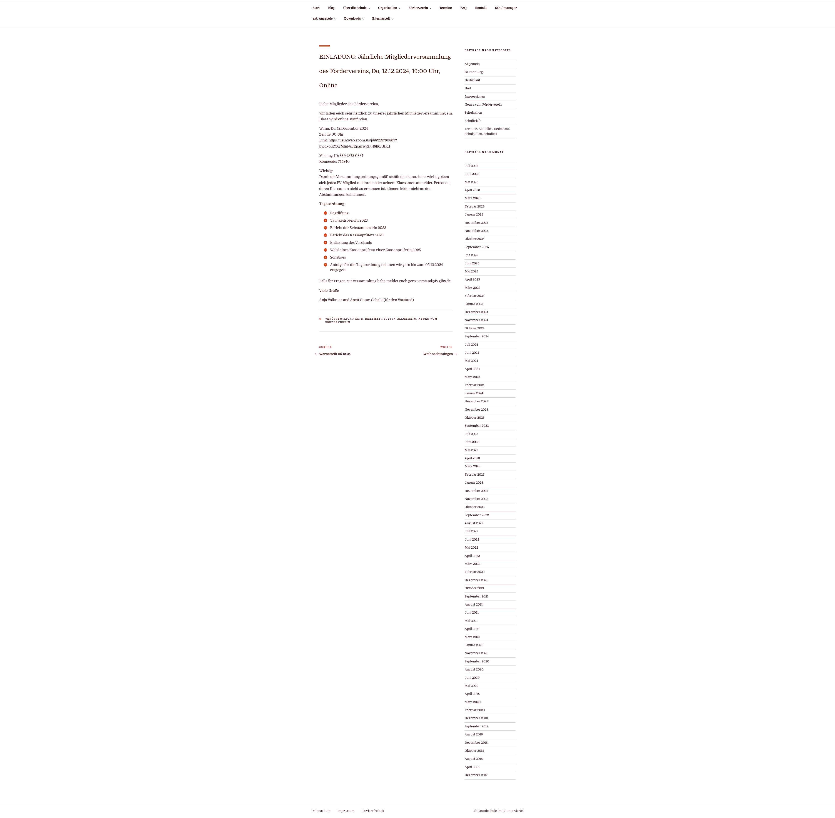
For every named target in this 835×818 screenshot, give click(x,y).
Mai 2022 (471, 547)
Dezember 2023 (476, 401)
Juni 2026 (472, 174)
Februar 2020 (475, 710)
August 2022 (474, 523)
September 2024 (477, 336)
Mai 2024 (471, 361)
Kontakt (481, 8)
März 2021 (472, 637)
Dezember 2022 (476, 491)
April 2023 (472, 458)
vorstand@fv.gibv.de (434, 281)
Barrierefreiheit (372, 811)
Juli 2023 (471, 434)
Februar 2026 (474, 206)
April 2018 (472, 767)
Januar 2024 (474, 393)
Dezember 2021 (476, 580)
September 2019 (476, 726)
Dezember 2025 (476, 223)
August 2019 (474, 734)
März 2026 (472, 198)
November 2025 (476, 231)
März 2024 (472, 377)
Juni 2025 (472, 263)
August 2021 (474, 604)
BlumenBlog (474, 72)
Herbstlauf (472, 80)
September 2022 (477, 515)
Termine (445, 8)
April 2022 (472, 556)
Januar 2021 (474, 645)
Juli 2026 (471, 166)
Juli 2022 (471, 531)
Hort (468, 88)
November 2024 (476, 320)
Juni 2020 (472, 678)
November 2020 (476, 653)
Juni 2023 (472, 442)
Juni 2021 (472, 612)
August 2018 (474, 759)
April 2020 (472, 694)
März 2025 (472, 288)
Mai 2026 (471, 182)
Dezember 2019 (476, 718)
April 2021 (472, 629)
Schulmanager (506, 8)
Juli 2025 (471, 255)
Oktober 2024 (474, 328)
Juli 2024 (471, 345)
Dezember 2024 (476, 312)
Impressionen (475, 96)
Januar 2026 (474, 214)
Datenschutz (320, 811)
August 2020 (474, 669)
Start (316, 8)
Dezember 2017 (476, 775)
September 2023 (477, 426)
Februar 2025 (474, 296)
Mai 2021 (471, 621)
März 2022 (472, 564)
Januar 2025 (474, 304)
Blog (331, 8)
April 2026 (472, 190)
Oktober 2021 (474, 588)
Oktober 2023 (474, 418)
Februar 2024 (474, 385)
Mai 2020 (471, 686)
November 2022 (476, 499)
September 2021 (476, 596)
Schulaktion (473, 112)
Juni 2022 (472, 539)
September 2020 (477, 661)
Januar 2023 (474, 482)
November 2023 (476, 409)
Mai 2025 (471, 271)
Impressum (345, 811)
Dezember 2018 (476, 743)
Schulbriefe (473, 121)
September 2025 (477, 247)
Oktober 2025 (474, 239)
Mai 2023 (471, 450)
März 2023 (472, 466)
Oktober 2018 (474, 751)
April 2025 (472, 279)
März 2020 (473, 702)
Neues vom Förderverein (483, 104)
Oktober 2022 (474, 507)
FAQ (463, 8)
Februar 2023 (474, 474)
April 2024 (472, 369)
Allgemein (406, 318)
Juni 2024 (472, 353)
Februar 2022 (474, 572)
